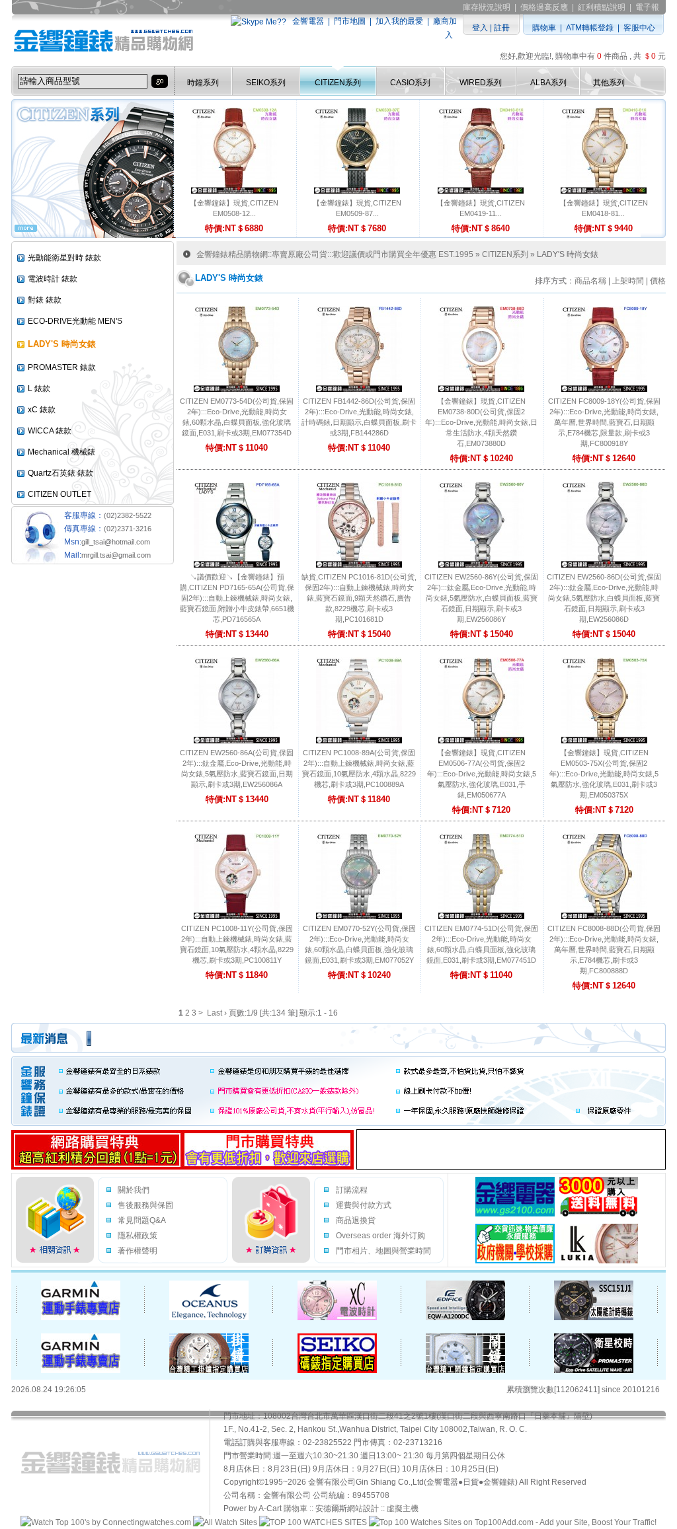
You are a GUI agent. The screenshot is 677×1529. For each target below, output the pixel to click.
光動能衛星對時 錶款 (64, 257)
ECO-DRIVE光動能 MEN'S (75, 321)
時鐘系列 (203, 82)
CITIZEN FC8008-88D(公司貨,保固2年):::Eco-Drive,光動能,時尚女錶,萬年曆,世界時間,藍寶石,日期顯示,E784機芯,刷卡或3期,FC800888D (603, 949)
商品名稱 (590, 280)
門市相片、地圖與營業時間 (383, 1250)
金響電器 (308, 21)
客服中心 (639, 27)
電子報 (647, 7)
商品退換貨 (356, 1220)
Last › (217, 1013)
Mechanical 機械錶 (61, 452)
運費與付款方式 (363, 1205)
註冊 (502, 27)
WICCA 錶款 (49, 430)
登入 (480, 27)
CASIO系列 (410, 82)
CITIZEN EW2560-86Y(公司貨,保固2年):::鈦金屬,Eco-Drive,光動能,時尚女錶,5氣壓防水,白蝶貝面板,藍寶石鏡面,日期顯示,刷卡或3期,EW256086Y (481, 598)
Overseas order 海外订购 (380, 1235)
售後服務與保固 (145, 1205)
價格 (658, 280)
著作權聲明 (137, 1250)
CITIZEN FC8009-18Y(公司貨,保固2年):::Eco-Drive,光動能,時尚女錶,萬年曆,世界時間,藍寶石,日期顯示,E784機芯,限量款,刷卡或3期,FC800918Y (604, 422)
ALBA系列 (548, 82)
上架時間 (628, 280)
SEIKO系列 (266, 82)
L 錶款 (39, 388)
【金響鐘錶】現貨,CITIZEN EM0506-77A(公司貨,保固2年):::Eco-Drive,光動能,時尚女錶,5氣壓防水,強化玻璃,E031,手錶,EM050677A (481, 774)
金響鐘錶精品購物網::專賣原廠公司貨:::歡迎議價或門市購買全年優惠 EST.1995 (334, 254)
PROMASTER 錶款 (62, 367)
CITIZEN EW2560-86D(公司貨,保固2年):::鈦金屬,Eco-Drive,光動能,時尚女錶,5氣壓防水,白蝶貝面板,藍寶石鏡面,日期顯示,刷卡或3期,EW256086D (604, 598)
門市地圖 (350, 21)
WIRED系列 (480, 82)
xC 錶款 (42, 409)
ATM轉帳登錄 (590, 27)
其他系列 (609, 82)
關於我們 (133, 1190)
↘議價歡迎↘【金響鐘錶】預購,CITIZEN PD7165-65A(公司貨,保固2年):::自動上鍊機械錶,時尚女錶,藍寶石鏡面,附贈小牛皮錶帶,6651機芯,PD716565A (237, 598)
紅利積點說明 (601, 7)
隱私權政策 (137, 1235)
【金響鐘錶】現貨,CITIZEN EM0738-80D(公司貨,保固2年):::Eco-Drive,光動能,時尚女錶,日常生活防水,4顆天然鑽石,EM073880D (481, 422)
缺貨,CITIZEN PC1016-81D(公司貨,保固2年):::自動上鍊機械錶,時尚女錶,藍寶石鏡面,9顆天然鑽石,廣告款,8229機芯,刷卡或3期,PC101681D (359, 598)
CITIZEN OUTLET (59, 494)
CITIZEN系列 (338, 82)
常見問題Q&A (142, 1220)
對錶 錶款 (44, 300)
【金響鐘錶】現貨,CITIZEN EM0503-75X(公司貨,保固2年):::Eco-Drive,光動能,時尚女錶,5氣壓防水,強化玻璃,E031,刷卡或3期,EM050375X (603, 774)
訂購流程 (352, 1190)
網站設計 (363, 1508)
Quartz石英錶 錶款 (60, 473)
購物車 (544, 27)
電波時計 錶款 (52, 278)
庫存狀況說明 (486, 7)
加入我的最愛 (399, 21)
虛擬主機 (402, 1508)
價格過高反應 (544, 7)
